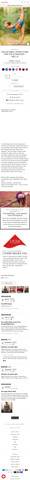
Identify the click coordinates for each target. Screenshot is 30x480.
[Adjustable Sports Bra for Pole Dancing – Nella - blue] (6, 136)
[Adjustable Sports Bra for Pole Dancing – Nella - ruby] (13, 136)
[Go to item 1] (5, 289)
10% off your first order (14, 424)
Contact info (14, 427)
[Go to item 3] (20, 289)
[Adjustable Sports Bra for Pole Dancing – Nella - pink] (8, 136)
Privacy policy (15, 461)
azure (6, 69)
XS (8, 76)
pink (16, 69)
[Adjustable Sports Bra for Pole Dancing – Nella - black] (2, 136)
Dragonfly (15, 49)
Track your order (15, 434)
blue (13, 69)
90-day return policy (18, 86)
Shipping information (15, 103)
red (10, 69)
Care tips (15, 444)
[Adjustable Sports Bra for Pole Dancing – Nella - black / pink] (11, 136)
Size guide (15, 439)
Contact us (15, 449)
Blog (15, 447)
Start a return (15, 431)
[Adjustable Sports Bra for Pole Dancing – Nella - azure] (3, 136)
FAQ (15, 442)
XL (22, 76)
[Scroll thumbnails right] (27, 289)
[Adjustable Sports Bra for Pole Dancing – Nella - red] (5, 136)
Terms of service (15, 464)
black (3, 69)
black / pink (23, 69)
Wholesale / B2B (15, 456)
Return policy (15, 466)
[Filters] (2, 283)
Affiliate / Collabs (15, 459)
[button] (6, 407)
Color (15, 66)
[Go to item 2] (12, 289)
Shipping (12, 62)
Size (15, 73)
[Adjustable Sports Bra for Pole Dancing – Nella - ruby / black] (10, 136)
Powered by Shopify (14, 478)
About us (15, 454)
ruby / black (20, 69)
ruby (26, 69)
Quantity (15, 83)
